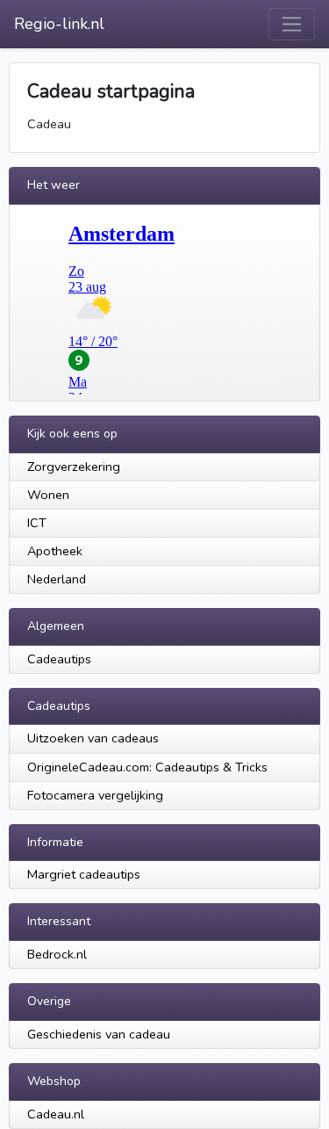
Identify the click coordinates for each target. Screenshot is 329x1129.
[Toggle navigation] (291, 24)
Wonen (48, 494)
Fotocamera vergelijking (95, 795)
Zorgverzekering (73, 466)
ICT (36, 523)
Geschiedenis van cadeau (98, 1034)
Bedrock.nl (57, 954)
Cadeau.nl (55, 1114)
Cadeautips (59, 659)
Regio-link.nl (59, 23)
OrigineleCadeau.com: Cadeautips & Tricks (147, 767)
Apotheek (54, 551)
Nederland (56, 579)
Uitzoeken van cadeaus (93, 738)
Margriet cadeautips (83, 874)
